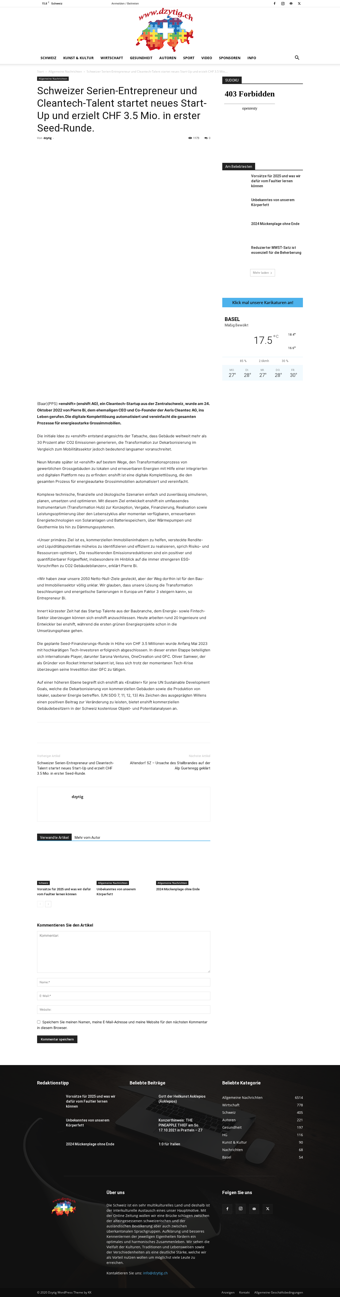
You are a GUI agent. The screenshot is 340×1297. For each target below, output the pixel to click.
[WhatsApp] (107, 149)
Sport (188, 57)
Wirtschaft (112, 57)
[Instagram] (282, 3)
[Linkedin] (118, 149)
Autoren (167, 57)
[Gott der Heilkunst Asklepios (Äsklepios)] (142, 1102)
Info (251, 57)
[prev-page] (40, 904)
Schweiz (48, 57)
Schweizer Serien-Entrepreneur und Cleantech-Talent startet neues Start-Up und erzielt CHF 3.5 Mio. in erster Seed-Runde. (75, 768)
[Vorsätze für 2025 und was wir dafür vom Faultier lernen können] (64, 866)
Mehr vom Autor (87, 838)
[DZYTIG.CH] (170, 29)
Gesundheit (141, 57)
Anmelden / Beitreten (125, 3)
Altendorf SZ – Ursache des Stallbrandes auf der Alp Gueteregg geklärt (170, 765)
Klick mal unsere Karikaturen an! (262, 302)
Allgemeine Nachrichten (65, 71)
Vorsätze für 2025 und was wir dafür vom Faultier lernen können (276, 181)
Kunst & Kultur (78, 57)
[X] (299, 3)
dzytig (48, 138)
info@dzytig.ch (155, 1273)
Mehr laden (261, 272)
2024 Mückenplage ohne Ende (178, 889)
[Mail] (291, 3)
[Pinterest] (95, 149)
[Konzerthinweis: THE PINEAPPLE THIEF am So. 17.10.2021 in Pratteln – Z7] (142, 1126)
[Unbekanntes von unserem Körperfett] (124, 866)
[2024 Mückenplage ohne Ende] (183, 866)
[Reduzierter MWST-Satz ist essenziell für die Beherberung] (234, 254)
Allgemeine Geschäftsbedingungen (278, 1292)
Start (40, 71)
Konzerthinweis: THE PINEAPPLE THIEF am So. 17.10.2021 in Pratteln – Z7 (180, 1125)
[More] (141, 149)
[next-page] (48, 904)
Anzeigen (228, 1292)
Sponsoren (229, 57)
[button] (297, 58)
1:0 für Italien (169, 1144)
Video (206, 57)
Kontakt (244, 1292)
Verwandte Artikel (54, 838)
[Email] (129, 149)
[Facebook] (274, 3)
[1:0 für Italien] (142, 1150)
